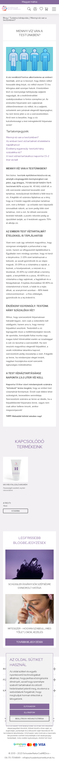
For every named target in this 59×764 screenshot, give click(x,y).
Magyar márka (29, 1)
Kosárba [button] (15, 511)
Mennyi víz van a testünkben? (22, 137)
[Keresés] (29, 9)
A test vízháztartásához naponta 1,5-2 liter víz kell (27, 158)
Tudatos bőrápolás (19, 18)
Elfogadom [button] (29, 706)
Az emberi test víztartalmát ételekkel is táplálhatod (28, 143)
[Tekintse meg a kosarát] (46, 8)
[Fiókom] (35, 9)
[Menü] (54, 10)
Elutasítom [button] (29, 712)
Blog (5, 18)
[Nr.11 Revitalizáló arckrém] (15, 469)
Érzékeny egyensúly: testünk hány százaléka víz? (25, 150)
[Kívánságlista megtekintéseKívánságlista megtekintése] (41, 8)
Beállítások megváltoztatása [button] (29, 718)
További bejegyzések (29, 642)
